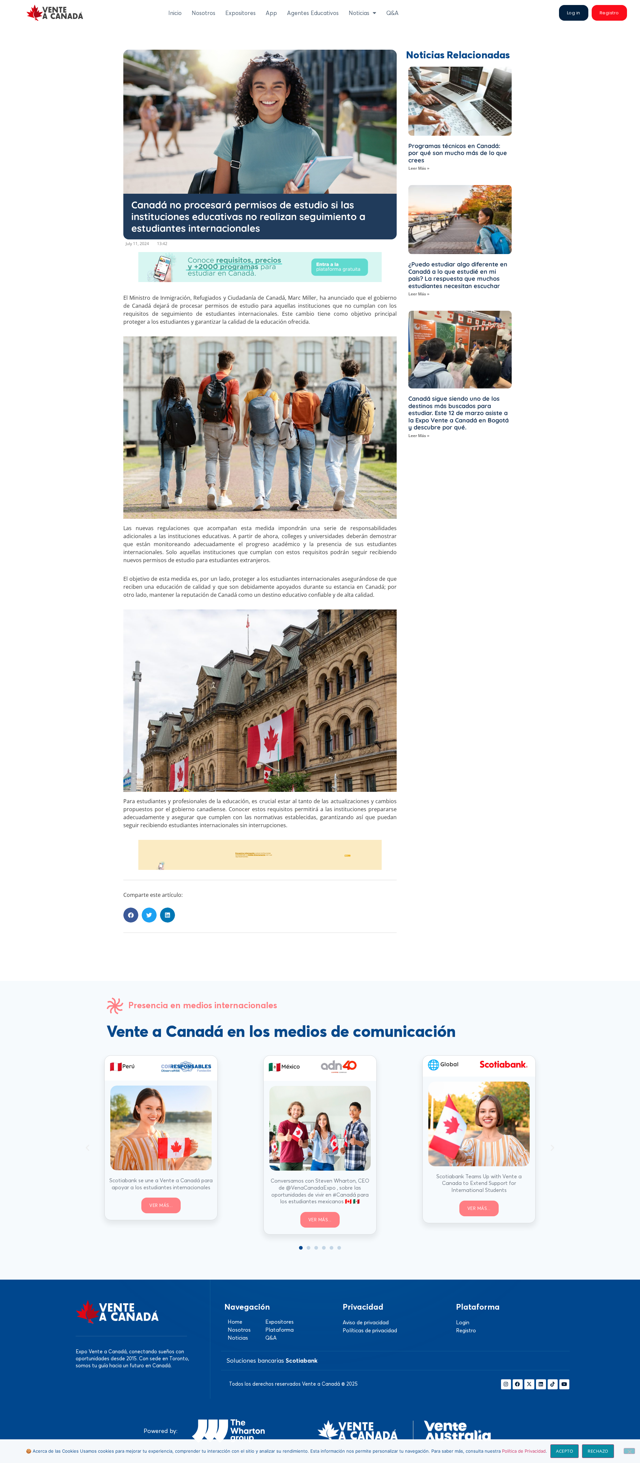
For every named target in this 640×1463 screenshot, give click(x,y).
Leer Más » (418, 168)
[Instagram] (506, 1384)
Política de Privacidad (524, 1451)
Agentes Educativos (313, 12)
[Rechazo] (629, 1451)
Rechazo (598, 1451)
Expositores (240, 12)
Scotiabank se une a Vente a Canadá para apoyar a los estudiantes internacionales (161, 1184)
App (271, 12)
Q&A (392, 12)
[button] (130, 915)
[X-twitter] (529, 1384)
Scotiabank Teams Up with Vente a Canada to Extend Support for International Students (479, 1183)
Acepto (564, 1451)
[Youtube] (564, 1384)
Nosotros (203, 12)
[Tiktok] (553, 1384)
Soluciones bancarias (272, 1360)
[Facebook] (518, 1384)
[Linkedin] (541, 1384)
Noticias (359, 12)
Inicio (175, 12)
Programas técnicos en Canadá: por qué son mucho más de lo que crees (457, 153)
